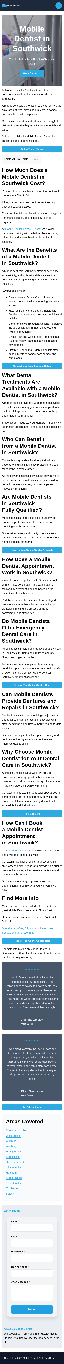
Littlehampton (14, 1167)
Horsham (11, 1172)
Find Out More (32, 813)
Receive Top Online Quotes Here (32, 685)
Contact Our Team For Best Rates (32, 366)
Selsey (10, 1193)
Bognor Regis (14, 1177)
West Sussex (13, 1135)
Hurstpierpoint (14, 1151)
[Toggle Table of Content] (34, 159)
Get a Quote (30, 73)
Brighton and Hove (35, 928)
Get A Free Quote (32, 1107)
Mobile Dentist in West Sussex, (23, 229)
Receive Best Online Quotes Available (32, 550)
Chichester (12, 1188)
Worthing (17, 932)
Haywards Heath (15, 1162)
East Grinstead (14, 1183)
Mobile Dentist (20, 850)
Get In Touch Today (32, 149)
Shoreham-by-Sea (12, 928)
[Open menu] (58, 5)
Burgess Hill (13, 1156)
